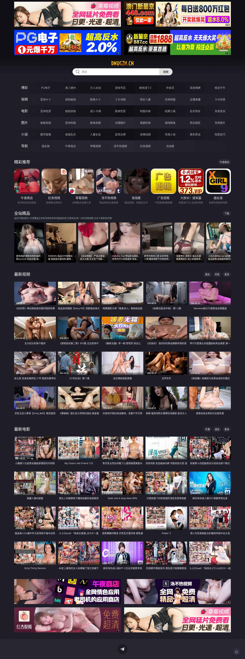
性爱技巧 (220, 134)
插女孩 (46, 146)
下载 (226, 213)
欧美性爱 (120, 111)
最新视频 (22, 274)
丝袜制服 (170, 99)
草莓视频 (95, 146)
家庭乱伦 (70, 134)
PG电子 (45, 88)
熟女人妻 (145, 99)
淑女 (217, 429)
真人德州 (70, 88)
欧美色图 (95, 123)
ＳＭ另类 (220, 99)
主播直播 (195, 99)
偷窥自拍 (45, 123)
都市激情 (45, 134)
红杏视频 (145, 146)
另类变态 (220, 111)
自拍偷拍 (70, 99)
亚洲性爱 (45, 111)
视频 (24, 99)
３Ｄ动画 (120, 99)
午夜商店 (70, 146)
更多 (226, 274)
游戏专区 (120, 88)
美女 (207, 274)
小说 (24, 134)
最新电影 (22, 429)
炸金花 (170, 88)
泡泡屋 (170, 146)
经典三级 (170, 111)
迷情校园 (145, 134)
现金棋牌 (195, 88)
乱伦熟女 (195, 111)
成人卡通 (95, 111)
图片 (24, 122)
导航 (24, 146)
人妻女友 (95, 134)
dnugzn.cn (122, 63)
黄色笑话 (195, 134)
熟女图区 (195, 123)
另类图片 (220, 123)
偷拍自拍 (70, 111)
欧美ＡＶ (95, 99)
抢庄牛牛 (220, 88)
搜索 (165, 72)
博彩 (24, 87)
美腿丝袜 (145, 123)
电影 (24, 111)
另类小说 (170, 134)
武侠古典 (120, 134)
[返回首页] (236, 652)
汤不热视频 (120, 146)
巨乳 (217, 274)
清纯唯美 (170, 123)
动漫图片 (120, 123)
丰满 (207, 429)
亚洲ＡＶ (45, 99)
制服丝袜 (145, 111)
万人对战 (95, 88)
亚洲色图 (70, 123)
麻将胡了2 (145, 88)
